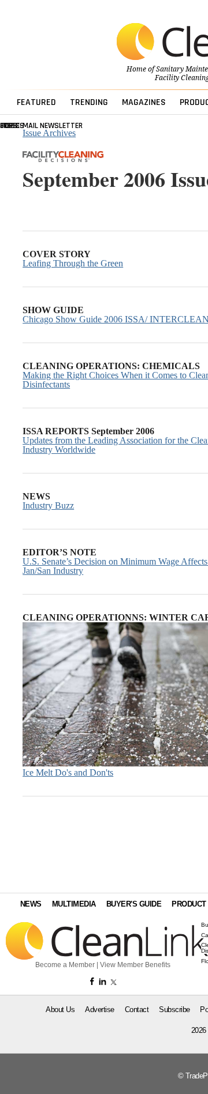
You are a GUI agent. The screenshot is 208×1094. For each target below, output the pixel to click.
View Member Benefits (135, 965)
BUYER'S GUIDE (134, 904)
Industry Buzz (48, 505)
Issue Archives (49, 133)
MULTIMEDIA (74, 904)
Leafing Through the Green (73, 263)
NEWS (31, 904)
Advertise (99, 1009)
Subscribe (174, 1009)
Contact (137, 1009)
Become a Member (65, 965)
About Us (60, 1009)
